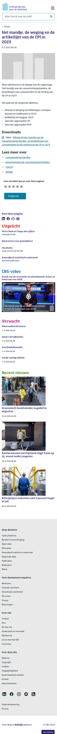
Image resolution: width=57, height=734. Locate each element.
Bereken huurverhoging (13, 540)
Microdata (6, 548)
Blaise (4, 569)
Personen (6, 596)
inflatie (9, 172)
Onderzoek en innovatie (13, 631)
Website (6, 658)
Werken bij (7, 636)
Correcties (6, 644)
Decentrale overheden (12, 592)
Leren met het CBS (10, 640)
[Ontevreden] (10, 186)
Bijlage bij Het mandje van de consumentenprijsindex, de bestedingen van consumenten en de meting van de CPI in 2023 (26, 141)
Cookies (5, 667)
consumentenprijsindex (17, 157)
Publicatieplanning (10, 705)
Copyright (6, 662)
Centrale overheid (10, 588)
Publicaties (7, 561)
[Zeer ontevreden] (6, 186)
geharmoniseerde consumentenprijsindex (27, 162)
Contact (5, 619)
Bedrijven (6, 584)
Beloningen (7, 605)
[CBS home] (14, 6)
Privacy (5, 600)
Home (7, 27)
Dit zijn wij (7, 627)
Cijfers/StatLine (9, 536)
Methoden (7, 565)
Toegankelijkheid (10, 671)
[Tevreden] (17, 186)
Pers (4, 623)
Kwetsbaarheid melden (13, 675)
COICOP (9, 167)
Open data (6, 544)
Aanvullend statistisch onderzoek (17, 553)
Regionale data (9, 557)
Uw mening (48, 732)
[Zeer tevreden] (21, 186)
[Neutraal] (14, 186)
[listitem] (3, 218)
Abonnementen (9, 684)
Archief (5, 679)
